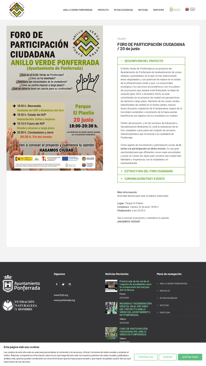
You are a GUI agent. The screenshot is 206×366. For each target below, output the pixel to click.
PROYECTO (103, 9)
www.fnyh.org (61, 295)
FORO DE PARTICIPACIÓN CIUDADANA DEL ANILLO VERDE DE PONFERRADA (133, 331)
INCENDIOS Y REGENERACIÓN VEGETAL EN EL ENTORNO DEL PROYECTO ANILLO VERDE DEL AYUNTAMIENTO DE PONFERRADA (136, 309)
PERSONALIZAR (145, 357)
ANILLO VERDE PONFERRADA (77, 9)
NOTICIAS (143, 9)
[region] (103, 354)
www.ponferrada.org (64, 300)
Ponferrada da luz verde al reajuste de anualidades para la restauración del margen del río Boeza (135, 285)
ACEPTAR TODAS (190, 357)
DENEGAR (167, 357)
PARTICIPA (158, 9)
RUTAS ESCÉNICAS (123, 9)
